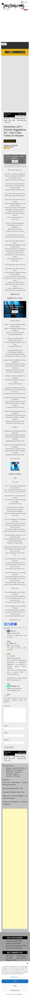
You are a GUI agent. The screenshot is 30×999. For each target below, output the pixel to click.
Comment (7, 706)
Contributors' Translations (14, 946)
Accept (15, 981)
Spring (16, 145)
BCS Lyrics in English (12, 948)
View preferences (15, 990)
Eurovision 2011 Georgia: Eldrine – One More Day (20, 118)
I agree (15, 161)
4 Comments (7, 148)
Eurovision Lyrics (9, 141)
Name (6, 726)
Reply (9, 641)
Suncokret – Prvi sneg (12, 776)
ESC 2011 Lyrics (10, 147)
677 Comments (21, 956)
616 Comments (21, 958)
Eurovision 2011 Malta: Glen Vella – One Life (9, 120)
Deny (15, 986)
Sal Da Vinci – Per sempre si (14, 770)
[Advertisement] (15, 26)
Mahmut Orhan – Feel (16, 788)
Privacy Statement (18, 994)
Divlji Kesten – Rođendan (13, 772)
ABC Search (9, 956)
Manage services (15, 977)
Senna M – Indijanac (12, 774)
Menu (4, 44)
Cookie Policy (10, 994)
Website (6, 740)
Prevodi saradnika (11, 943)
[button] (27, 963)
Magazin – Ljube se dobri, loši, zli (16, 768)
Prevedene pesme (11, 941)
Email (6, 733)
